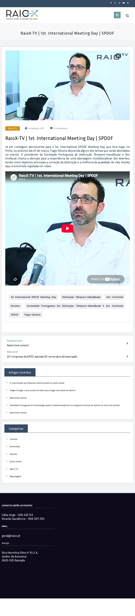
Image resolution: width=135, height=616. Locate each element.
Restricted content (18, 345)
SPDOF (15, 314)
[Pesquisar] (127, 16)
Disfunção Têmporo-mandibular (81, 297)
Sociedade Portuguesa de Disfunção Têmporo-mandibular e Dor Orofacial (75, 306)
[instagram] (119, 2)
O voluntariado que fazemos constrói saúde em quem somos (37, 383)
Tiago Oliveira (32, 314)
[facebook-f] (110, 2)
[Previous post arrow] (127, 343)
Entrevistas (15, 446)
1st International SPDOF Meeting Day (33, 297)
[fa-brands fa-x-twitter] (115, 2)
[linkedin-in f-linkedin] (127, 2)
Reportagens (15, 476)
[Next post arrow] (127, 356)
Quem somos (15, 461)
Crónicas (13, 439)
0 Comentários (61, 128)
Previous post (14, 341)
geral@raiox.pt (11, 536)
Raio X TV (12, 128)
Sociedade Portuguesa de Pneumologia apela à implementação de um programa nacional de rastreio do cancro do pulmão (65, 405)
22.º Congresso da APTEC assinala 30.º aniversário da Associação (42, 356)
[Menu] (117, 15)
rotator (15, 306)
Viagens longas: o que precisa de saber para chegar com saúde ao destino (43, 390)
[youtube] (123, 2)
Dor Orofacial (115, 297)
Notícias (13, 454)
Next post (12, 352)
